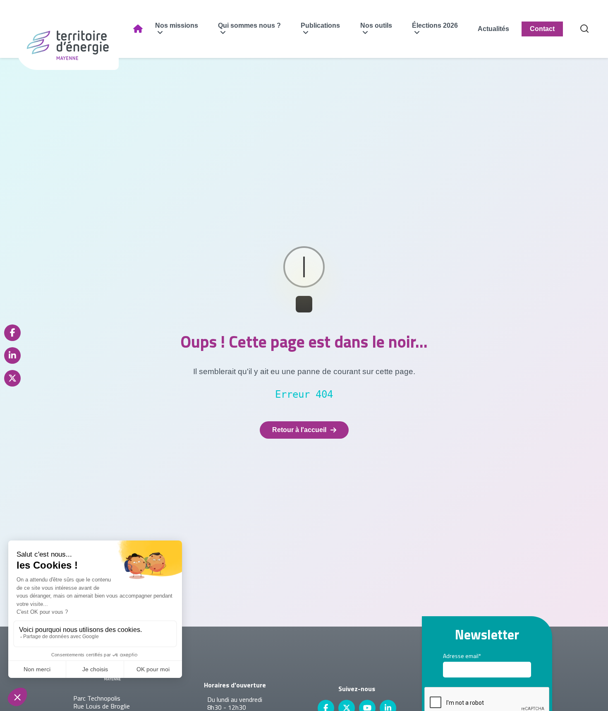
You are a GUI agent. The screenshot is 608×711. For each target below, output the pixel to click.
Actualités (493, 28)
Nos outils (376, 25)
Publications (320, 25)
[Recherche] (584, 29)
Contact (542, 28)
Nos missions (176, 25)
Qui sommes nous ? (249, 25)
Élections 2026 (435, 25)
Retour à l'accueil (299, 429)
